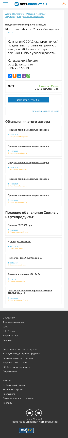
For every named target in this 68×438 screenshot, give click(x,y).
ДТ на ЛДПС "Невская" (19, 241)
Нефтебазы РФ (10, 335)
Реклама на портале (13, 389)
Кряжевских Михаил (48, 86)
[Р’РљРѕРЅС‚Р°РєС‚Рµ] (10, 76)
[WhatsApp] (28, 76)
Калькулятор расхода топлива (18, 358)
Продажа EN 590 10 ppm (20, 225)
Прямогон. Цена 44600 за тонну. (25, 258)
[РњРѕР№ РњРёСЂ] (19, 76)
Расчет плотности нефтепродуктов (20, 349)
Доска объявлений (14, 13)
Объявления (9, 317)
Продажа (30, 13)
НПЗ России (9, 331)
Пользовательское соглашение (18, 398)
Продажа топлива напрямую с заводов (28, 129)
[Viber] (24, 76)
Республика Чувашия (33, 16)
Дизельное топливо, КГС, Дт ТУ (24, 274)
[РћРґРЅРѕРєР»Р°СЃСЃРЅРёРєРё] (15, 76)
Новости (7, 380)
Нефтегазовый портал (14, 385)
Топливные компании (13, 322)
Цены (5, 326)
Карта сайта (9, 394)
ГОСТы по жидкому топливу (16, 367)
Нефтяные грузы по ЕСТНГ (16, 362)
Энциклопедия (10, 371)
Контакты (7, 340)
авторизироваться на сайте (45, 111)
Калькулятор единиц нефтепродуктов (21, 353)
